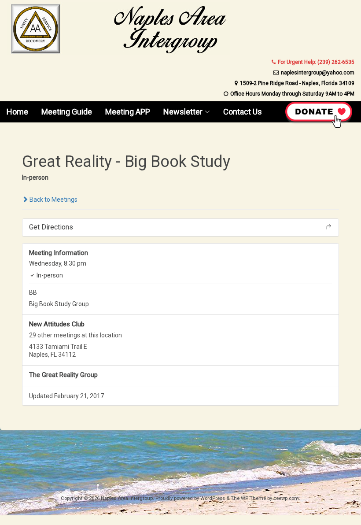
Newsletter (183, 111)
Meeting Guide (66, 111)
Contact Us (242, 111)
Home (17, 111)
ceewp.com (286, 498)
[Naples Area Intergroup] (118, 52)
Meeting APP (127, 111)
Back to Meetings (52, 199)
